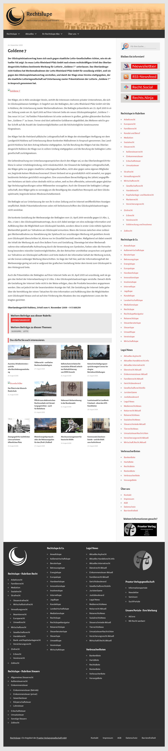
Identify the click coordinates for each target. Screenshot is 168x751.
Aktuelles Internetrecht (134, 365)
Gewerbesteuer (20, 698)
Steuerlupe (129, 327)
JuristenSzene (130, 392)
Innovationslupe (131, 277)
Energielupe (129, 263)
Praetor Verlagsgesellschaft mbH (52, 737)
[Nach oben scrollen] (163, 746)
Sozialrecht (129, 142)
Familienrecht (130, 128)
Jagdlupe (128, 291)
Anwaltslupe (129, 245)
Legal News (129, 401)
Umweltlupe (129, 331)
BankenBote (129, 457)
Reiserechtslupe (131, 318)
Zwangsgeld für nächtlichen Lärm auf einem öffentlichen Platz (19, 439)
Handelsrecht (132, 190)
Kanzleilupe (129, 295)
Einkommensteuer (134, 156)
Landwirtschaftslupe (133, 300)
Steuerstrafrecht (20, 600)
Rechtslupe (39, 14)
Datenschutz (129, 506)
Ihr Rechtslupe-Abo (51, 33)
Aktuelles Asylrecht (132, 356)
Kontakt (127, 494)
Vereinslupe (129, 336)
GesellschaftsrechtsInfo (134, 387)
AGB (126, 502)
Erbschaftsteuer (133, 160)
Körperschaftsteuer (22, 701)
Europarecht (129, 123)
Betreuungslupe (131, 259)
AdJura (132, 616)
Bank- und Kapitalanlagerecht (27, 640)
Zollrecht (128, 230)
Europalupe (129, 268)
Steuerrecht (129, 146)
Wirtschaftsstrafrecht (23, 604)
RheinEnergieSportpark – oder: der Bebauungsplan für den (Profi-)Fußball (44, 439)
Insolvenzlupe (130, 281)
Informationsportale (138, 587)
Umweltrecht (19, 622)
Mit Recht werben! (137, 620)
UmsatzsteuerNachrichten (136, 433)
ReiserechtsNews (132, 415)
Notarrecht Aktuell (132, 410)
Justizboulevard (131, 396)
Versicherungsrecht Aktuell (136, 437)
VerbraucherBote (132, 475)
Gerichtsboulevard (132, 383)
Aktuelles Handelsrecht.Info (136, 360)
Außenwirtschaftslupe (134, 250)
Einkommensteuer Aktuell (135, 374)
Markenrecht (132, 199)
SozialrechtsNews (132, 419)
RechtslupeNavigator (133, 313)
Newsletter (134, 592)
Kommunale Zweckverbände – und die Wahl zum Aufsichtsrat (96, 439)
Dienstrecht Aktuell (132, 369)
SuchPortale (134, 601)
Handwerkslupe (131, 272)
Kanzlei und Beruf (132, 133)
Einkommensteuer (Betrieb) (25, 690)
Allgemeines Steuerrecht (22, 677)
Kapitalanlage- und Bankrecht (140, 194)
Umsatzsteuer (132, 165)
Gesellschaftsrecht (134, 185)
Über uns (72, 33)
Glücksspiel (16, 331)
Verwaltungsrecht (21, 320)
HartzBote (128, 461)
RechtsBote (129, 466)
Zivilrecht (128, 210)
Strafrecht (128, 171)
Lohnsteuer (18, 705)
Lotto (25, 331)
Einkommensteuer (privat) (25, 694)
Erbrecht (130, 215)
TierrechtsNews (131, 428)
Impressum (129, 498)
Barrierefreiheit (131, 510)
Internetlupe (129, 286)
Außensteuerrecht (134, 151)
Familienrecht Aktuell (133, 378)
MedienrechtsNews (132, 406)
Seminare (133, 596)
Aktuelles (29, 33)
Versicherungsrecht (135, 203)
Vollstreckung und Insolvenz (139, 224)
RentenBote (129, 470)
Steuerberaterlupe (132, 322)
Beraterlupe (129, 254)
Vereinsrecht (132, 219)
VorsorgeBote (130, 480)
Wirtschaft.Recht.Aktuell (135, 442)
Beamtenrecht (20, 614)
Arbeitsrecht (129, 119)
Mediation (128, 137)
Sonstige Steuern (19, 718)
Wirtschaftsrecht (131, 180)
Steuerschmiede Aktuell (134, 424)
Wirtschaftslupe (131, 341)
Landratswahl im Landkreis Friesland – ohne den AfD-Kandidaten (98, 403)
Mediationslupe (131, 304)
